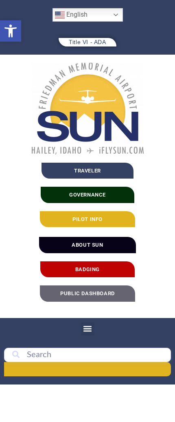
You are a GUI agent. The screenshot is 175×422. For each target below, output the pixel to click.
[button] (10, 31)
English (76, 14)
